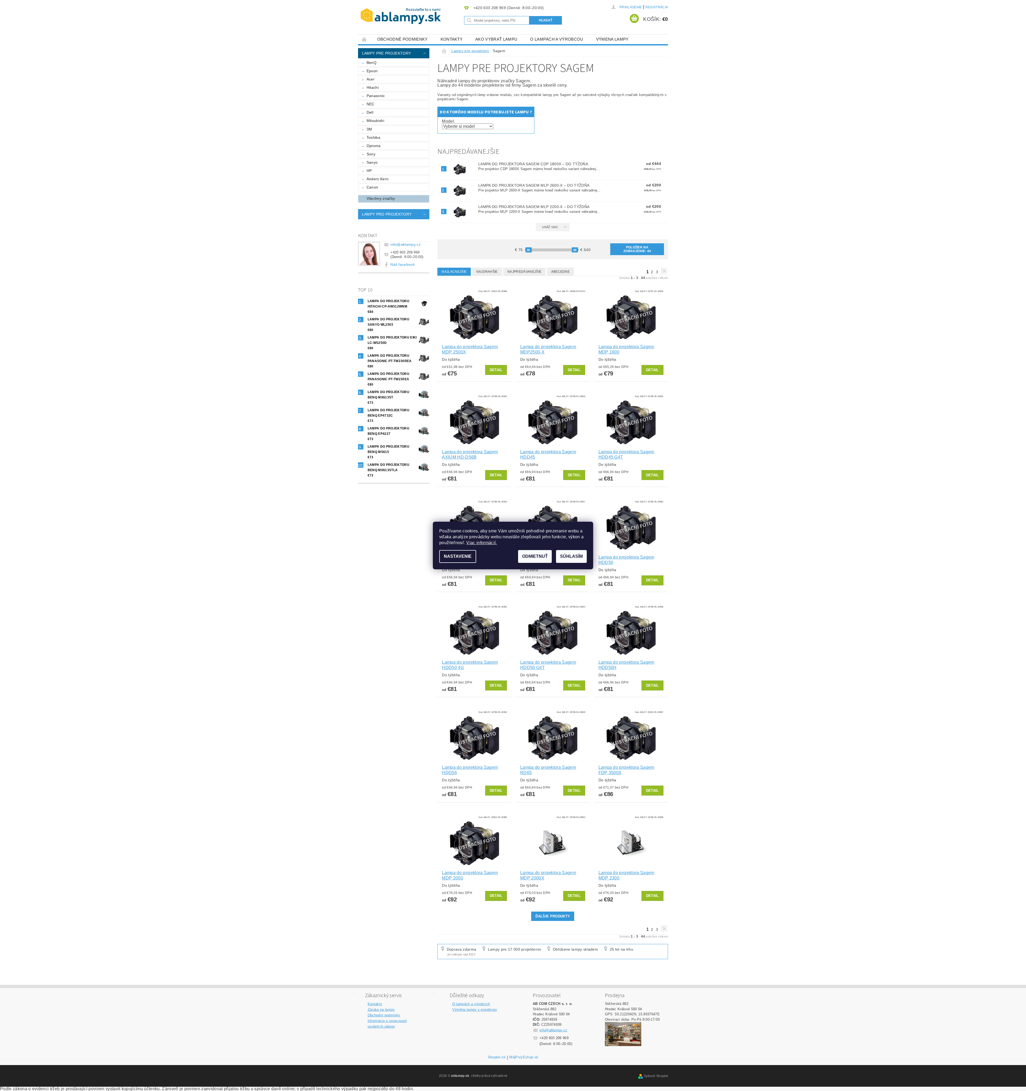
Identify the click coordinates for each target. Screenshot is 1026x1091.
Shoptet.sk (497, 1057)
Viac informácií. (481, 542)
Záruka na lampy (381, 1010)
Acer (371, 79)
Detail (496, 370)
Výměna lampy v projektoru (474, 1010)
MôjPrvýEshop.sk (523, 1057)
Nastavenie (458, 556)
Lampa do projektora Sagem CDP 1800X (533, 164)
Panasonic (376, 96)
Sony (371, 154)
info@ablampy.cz (405, 244)
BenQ (371, 62)
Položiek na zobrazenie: (637, 249)
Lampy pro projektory (386, 214)
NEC (371, 104)
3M (369, 129)
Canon (372, 187)
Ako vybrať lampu (496, 39)
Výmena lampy (612, 39)
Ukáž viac (550, 227)
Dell (370, 112)
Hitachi (373, 87)
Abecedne (560, 272)
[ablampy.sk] (401, 16)
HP (369, 170)
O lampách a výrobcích (471, 1004)
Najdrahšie (487, 272)
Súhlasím (571, 556)
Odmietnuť (535, 556)
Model (448, 121)
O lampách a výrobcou (556, 39)
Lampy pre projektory (386, 53)
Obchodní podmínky (384, 1015)
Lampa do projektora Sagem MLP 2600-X (533, 185)
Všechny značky (381, 198)
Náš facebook (402, 264)
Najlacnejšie (454, 272)
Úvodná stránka (364, 39)
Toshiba (373, 137)
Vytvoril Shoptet (656, 1076)
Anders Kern (378, 179)
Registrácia (657, 7)
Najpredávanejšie (524, 272)
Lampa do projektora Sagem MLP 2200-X (533, 207)
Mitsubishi (375, 120)
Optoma (374, 146)
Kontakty (452, 39)
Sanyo (372, 162)
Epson (372, 71)
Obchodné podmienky (402, 39)
